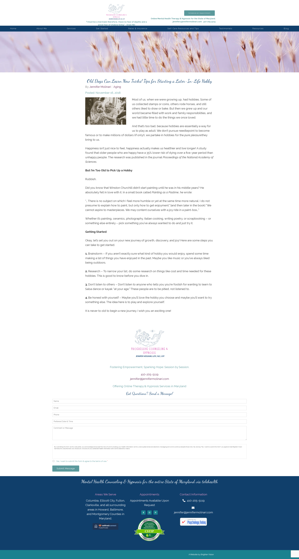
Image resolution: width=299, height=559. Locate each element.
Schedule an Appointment (199, 13)
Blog (286, 28)
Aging (117, 86)
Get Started (102, 28)
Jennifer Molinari (100, 86)
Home (13, 28)
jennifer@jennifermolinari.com (187, 22)
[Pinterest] (155, 512)
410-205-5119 (149, 374)
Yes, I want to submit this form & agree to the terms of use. (82, 461)
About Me (42, 28)
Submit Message (66, 468)
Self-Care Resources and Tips (183, 28)
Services (71, 28)
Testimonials (225, 28)
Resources (258, 28)
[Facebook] (143, 512)
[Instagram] (149, 512)
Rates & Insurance (137, 28)
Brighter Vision (207, 554)
